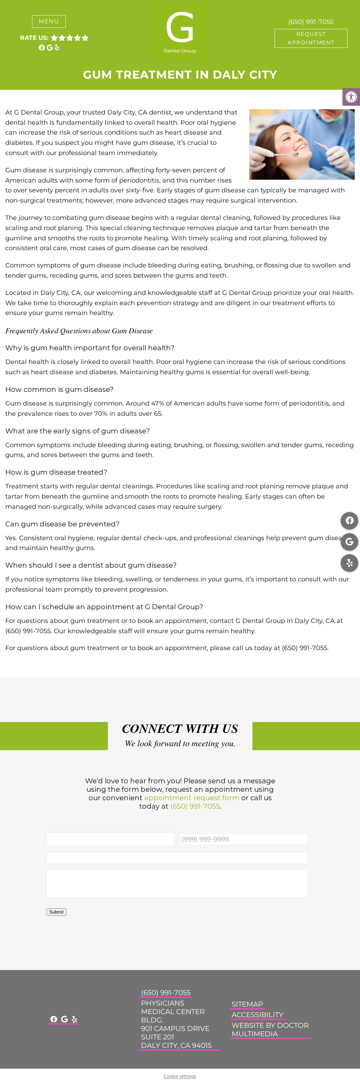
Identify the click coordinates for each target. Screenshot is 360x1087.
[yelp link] (56, 48)
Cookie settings (180, 1076)
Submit (56, 912)
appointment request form (191, 797)
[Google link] (50, 48)
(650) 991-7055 (311, 22)
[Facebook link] (43, 48)
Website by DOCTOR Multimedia (270, 1029)
